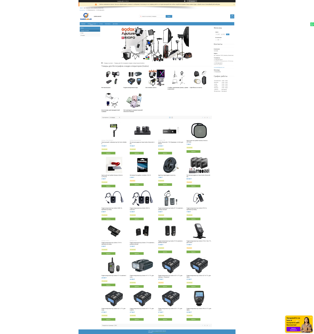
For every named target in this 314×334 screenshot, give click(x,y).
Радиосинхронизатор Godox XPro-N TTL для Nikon (199, 309)
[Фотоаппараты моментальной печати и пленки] (134, 100)
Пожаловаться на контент (159, 332)
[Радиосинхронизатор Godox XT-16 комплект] (114, 265)
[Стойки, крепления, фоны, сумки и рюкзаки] (178, 78)
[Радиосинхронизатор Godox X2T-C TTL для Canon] (170, 298)
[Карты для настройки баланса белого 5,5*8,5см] (114, 165)
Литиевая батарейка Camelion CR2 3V (140, 175)
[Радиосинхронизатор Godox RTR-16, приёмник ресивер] (199, 198)
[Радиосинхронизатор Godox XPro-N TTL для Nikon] (199, 298)
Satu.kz (164, 331)
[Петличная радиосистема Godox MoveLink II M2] (142, 130)
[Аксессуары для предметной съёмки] (112, 100)
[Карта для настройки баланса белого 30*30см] (199, 130)
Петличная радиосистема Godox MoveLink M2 (198, 175)
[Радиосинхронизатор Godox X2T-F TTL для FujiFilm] (142, 298)
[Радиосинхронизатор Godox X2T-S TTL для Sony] (114, 298)
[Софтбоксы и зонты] (201, 78)
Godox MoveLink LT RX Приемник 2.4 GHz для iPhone (170, 142)
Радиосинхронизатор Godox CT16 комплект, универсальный (142, 243)
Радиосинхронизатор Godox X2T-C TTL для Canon (170, 309)
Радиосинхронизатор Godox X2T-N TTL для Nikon (199, 276)
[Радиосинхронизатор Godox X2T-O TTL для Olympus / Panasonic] (170, 265)
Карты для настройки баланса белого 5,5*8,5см (112, 175)
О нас (101, 23)
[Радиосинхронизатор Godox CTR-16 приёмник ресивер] (114, 231)
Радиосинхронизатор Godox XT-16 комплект (113, 275)
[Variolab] (86, 16)
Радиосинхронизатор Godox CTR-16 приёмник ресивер (111, 243)
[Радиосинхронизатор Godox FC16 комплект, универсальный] (170, 231)
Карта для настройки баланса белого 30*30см (197, 141)
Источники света (151, 87)
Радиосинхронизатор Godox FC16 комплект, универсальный (170, 241)
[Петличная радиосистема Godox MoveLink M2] (199, 165)
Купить (108, 153)
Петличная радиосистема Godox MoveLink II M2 (142, 142)
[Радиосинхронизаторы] (134, 78)
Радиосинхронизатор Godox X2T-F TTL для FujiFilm (142, 309)
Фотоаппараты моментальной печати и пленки (133, 110)
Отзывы (83, 35)
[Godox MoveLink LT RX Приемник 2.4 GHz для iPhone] (170, 130)
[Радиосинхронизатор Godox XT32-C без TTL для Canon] (199, 231)
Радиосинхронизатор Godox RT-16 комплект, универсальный (170, 208)
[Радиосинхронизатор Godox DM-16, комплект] (142, 198)
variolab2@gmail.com (219, 67)
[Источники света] (156, 78)
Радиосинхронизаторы (130, 87)
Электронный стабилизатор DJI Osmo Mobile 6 (113, 142)
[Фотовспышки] (112, 78)
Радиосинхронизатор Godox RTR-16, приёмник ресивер (197, 208)
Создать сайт (120, 1)
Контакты (107, 23)
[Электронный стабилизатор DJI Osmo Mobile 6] (114, 130)
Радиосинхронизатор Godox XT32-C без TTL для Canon (199, 241)
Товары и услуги (92, 23)
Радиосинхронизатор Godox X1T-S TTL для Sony (142, 276)
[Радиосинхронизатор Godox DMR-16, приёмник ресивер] (114, 198)
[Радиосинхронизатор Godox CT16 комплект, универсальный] (142, 231)
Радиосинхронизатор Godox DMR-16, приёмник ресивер (111, 208)
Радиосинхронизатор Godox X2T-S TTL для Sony (113, 309)
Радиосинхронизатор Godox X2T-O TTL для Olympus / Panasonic (170, 276)
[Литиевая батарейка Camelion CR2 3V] (142, 165)
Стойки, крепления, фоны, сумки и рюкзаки (178, 88)
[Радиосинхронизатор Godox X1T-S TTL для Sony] (142, 265)
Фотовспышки (105, 87)
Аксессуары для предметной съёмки (110, 110)
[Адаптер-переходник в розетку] (170, 165)
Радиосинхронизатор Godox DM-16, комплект (140, 208)
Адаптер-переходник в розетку (166, 175)
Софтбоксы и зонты (196, 87)
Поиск (168, 16)
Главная (83, 23)
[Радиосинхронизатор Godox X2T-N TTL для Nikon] (199, 265)
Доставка (115, 23)
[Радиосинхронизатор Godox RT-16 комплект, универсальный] (170, 198)
